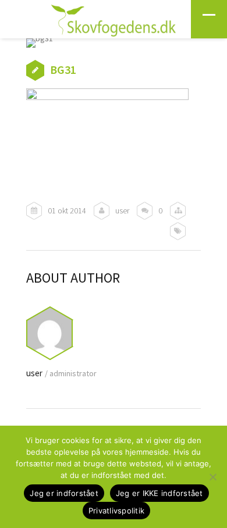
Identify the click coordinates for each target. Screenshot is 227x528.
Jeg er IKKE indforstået (159, 493)
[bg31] (113, 43)
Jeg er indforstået (64, 493)
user (122, 210)
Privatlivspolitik (116, 510)
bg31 (63, 69)
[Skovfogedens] (113, 23)
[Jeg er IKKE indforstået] (212, 477)
